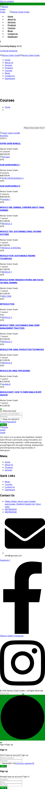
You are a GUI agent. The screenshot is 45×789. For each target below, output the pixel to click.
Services (12, 22)
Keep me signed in (11, 419)
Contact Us (13, 34)
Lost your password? (24, 763)
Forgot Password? (8, 421)
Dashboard (12, 36)
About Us (12, 19)
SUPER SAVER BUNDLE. (10, 143)
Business (4, 135)
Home (10, 16)
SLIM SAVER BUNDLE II (10, 186)
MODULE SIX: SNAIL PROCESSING (15, 370)
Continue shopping (8, 50)
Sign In (3, 425)
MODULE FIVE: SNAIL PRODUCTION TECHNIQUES (22, 349)
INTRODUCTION (7, 304)
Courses (11, 28)
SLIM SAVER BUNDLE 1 (10, 164)
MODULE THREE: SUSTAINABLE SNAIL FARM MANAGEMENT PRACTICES (19, 327)
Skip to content (7, 1)
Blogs (10, 31)
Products (12, 25)
